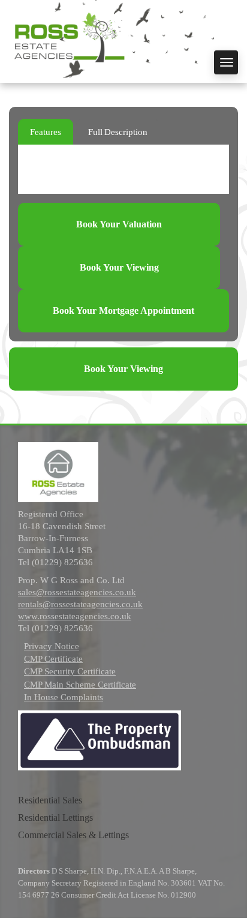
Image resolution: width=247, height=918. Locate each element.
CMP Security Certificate (70, 671)
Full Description (117, 132)
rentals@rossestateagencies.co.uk (80, 604)
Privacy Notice (51, 646)
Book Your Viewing (119, 267)
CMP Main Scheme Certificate (80, 684)
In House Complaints (63, 697)
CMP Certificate (53, 659)
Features (45, 132)
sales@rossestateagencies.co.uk (77, 592)
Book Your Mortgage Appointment (123, 310)
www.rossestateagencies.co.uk (74, 616)
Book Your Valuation (119, 224)
